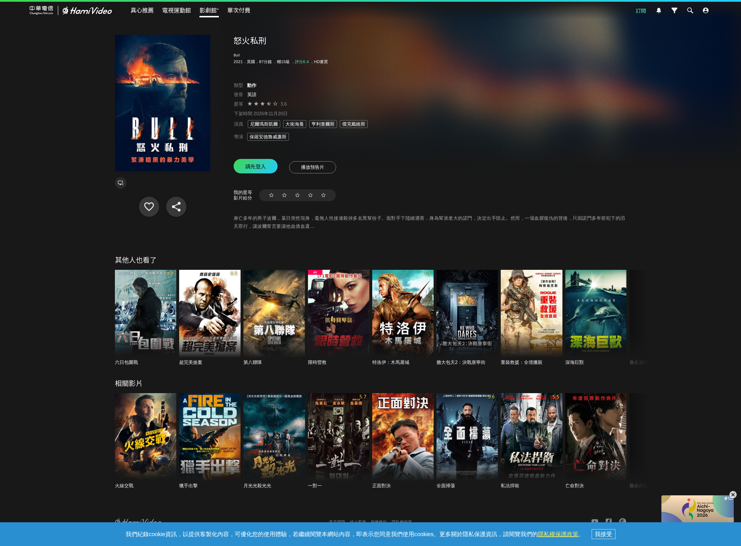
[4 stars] (310, 195)
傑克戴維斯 (353, 124)
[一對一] (338, 441)
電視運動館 (176, 10)
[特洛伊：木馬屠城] (403, 318)
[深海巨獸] (596, 318)
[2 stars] (284, 195)
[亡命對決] (596, 441)
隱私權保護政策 (558, 534)
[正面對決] (403, 441)
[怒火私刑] (149, 207)
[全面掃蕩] (467, 441)
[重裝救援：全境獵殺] (531, 318)
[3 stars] (297, 195)
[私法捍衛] (531, 441)
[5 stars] (323, 195)
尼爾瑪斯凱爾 (264, 124)
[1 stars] (271, 195)
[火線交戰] (145, 441)
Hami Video (71, 10)
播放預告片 (312, 167)
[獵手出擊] (210, 441)
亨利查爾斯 (323, 124)
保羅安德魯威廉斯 (268, 136)
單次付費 (238, 10)
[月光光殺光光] (274, 441)
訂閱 (641, 10)
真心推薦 (142, 10)
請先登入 (255, 166)
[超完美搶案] (210, 318)
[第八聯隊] (274, 318)
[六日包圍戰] (145, 318)
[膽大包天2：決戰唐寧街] (467, 318)
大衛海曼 (294, 124)
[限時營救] (338, 318)
